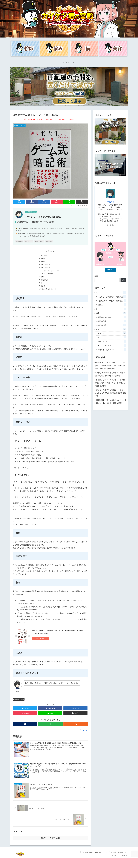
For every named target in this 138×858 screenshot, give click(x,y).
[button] (82, 202)
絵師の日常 (111, 321)
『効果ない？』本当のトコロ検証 (111, 301)
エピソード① (45, 264)
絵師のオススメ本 (19, 699)
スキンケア (111, 333)
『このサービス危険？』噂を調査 (111, 297)
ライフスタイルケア (111, 346)
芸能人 (111, 305)
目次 (47, 251)
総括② (43, 261)
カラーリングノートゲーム (53, 271)
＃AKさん (110, 202)
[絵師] (25, 48)
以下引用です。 (49, 274)
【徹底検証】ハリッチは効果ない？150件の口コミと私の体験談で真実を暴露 (110, 401)
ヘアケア (111, 337)
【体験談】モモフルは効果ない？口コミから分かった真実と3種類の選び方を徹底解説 (110, 393)
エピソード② (45, 267)
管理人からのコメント (49, 289)
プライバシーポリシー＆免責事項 (91, 852)
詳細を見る (110, 269)
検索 (96, 276)
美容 (110, 329)
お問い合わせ (122, 852)
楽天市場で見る (40, 638)
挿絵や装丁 (44, 280)
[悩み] (54, 48)
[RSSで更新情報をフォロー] (75, 724)
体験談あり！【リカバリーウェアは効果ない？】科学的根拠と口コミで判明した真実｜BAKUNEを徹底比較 (110, 366)
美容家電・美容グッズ (111, 350)
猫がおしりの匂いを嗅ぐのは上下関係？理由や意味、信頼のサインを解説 (110, 374)
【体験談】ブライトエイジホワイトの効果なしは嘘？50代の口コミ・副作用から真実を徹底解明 (110, 383)
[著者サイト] (25, 724)
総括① (43, 258)
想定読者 (44, 255)
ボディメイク (111, 341)
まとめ (43, 286)
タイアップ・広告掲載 (109, 852)
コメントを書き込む (50, 838)
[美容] (113, 48)
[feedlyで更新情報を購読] (50, 724)
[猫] (84, 48)
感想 (42, 277)
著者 (42, 283)
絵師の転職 (111, 325)
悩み (110, 293)
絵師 (110, 313)
